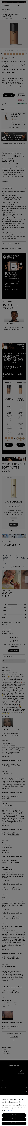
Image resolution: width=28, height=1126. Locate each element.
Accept (14, 1115)
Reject (14, 1119)
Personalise (14, 1123)
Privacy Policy (10, 1110)
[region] (14, 1110)
